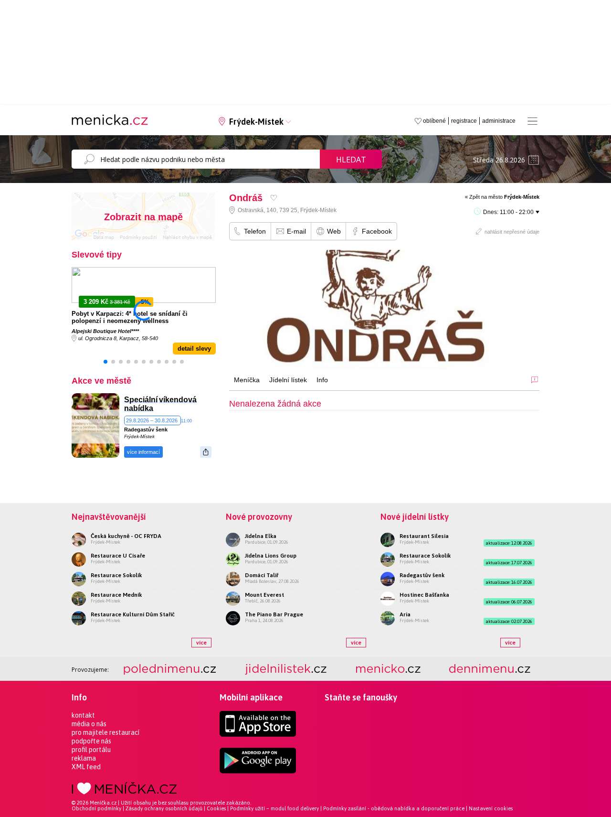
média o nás (89, 724)
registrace (464, 121)
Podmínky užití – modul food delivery (274, 808)
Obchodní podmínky (96, 808)
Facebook (377, 231)
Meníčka (247, 380)
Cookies (216, 808)
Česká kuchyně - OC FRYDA (126, 536)
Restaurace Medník (116, 594)
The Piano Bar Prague (274, 614)
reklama (84, 758)
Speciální (141, 400)
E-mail (296, 231)
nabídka (138, 408)
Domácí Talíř (261, 575)
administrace (499, 121)
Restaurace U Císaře (118, 555)
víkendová (178, 400)
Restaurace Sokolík (116, 575)
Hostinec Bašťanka (424, 594)
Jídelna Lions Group (270, 555)
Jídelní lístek (288, 380)
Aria (405, 614)
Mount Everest (264, 594)
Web (334, 231)
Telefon (255, 231)
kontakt (83, 715)
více (201, 642)
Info (322, 380)
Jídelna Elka (260, 536)
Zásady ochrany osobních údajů (164, 808)
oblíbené (434, 121)
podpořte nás (91, 741)
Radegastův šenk (146, 429)
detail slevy (194, 348)
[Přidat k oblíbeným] (273, 197)
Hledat (351, 159)
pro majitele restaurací (105, 732)
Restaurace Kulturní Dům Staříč (133, 614)
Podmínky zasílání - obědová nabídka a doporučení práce (393, 808)
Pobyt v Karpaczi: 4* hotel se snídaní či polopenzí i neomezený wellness (130, 317)
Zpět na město (504, 197)
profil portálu (91, 749)
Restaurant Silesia (424, 536)
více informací (143, 452)
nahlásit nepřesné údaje (512, 232)
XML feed (86, 767)
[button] (105, 362)
